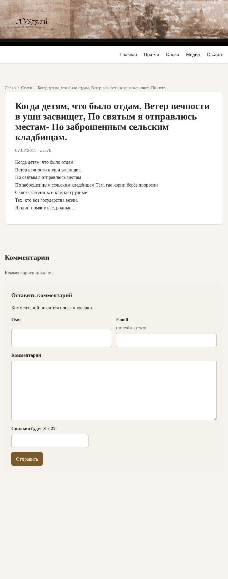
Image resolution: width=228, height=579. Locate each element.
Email (131, 323)
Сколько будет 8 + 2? (33, 428)
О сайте (215, 54)
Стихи (26, 87)
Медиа (193, 54)
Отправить (27, 459)
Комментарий (26, 354)
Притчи (151, 54)
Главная (128, 54)
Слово (172, 54)
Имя (16, 319)
